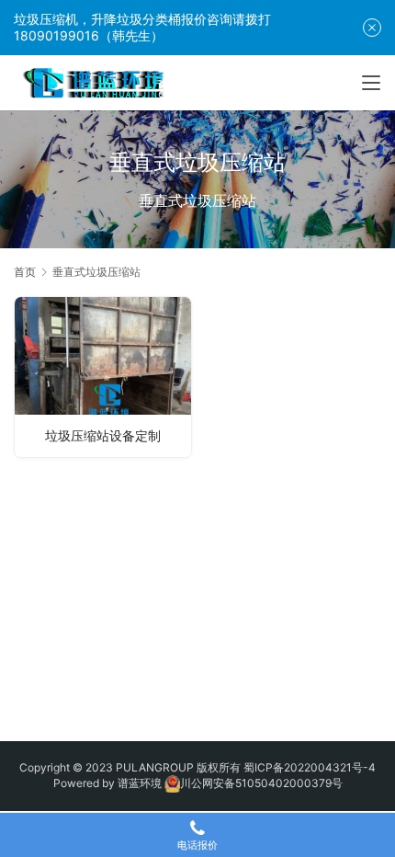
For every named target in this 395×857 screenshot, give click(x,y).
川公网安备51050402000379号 (261, 783)
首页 (25, 272)
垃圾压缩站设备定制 (103, 435)
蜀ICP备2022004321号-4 (309, 767)
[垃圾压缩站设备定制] (103, 377)
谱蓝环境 (140, 783)
